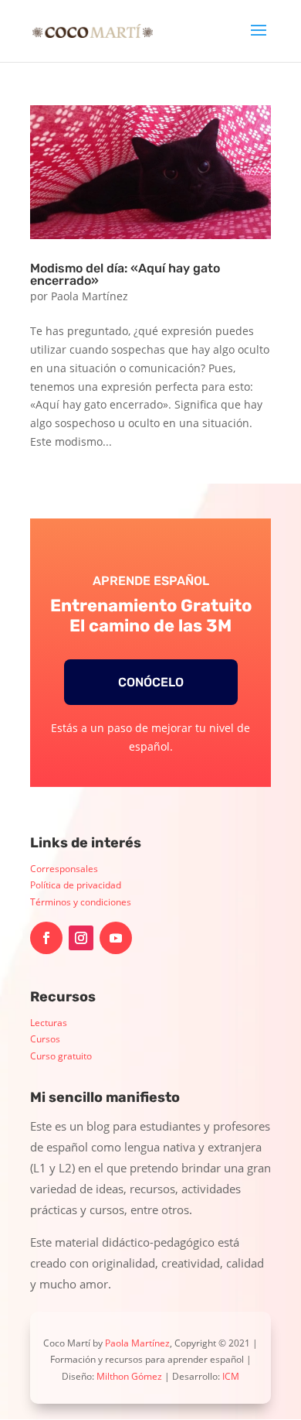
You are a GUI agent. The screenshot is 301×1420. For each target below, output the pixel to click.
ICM (230, 1376)
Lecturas (48, 1022)
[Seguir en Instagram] (81, 938)
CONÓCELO (151, 682)
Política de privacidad (75, 884)
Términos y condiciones (80, 901)
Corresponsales (64, 868)
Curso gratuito (61, 1055)
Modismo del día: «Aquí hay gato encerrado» (125, 274)
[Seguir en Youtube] (116, 938)
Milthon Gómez (129, 1376)
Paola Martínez (89, 296)
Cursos (45, 1038)
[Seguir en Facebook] (46, 938)
